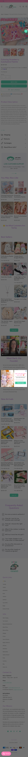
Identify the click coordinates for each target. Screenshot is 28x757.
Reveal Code (20, 382)
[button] (26, 31)
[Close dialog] (26, 371)
